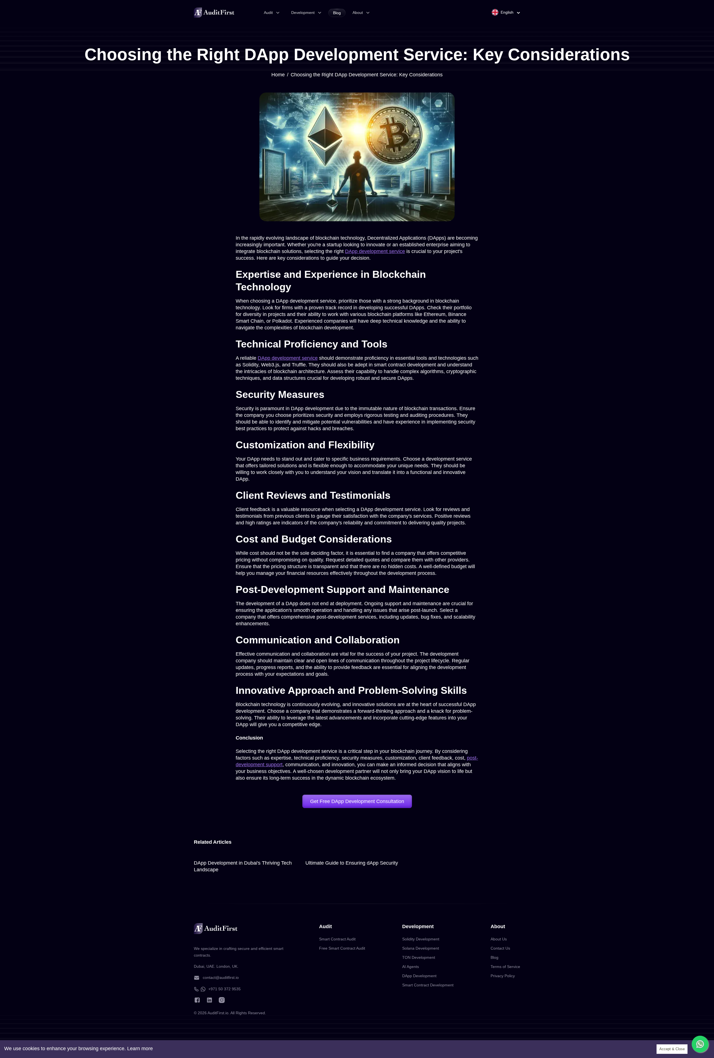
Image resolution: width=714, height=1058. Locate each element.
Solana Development (420, 948)
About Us (499, 939)
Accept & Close (672, 1049)
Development (303, 12)
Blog (337, 13)
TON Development (418, 957)
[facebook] (197, 1000)
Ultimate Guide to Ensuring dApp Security (351, 863)
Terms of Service (505, 966)
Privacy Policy (503, 976)
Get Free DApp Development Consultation (357, 801)
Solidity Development (420, 939)
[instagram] (221, 1000)
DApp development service (375, 251)
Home (278, 74)
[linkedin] (209, 1000)
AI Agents (410, 966)
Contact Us (500, 948)
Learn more (140, 1048)
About (358, 12)
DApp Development (419, 976)
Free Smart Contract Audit (342, 948)
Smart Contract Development (428, 985)
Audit (268, 12)
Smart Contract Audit (337, 939)
